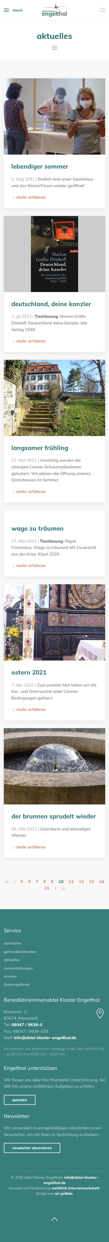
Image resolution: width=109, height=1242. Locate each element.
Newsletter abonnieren (32, 1148)
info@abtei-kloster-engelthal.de (45, 1037)
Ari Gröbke (64, 1193)
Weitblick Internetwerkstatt (75, 1188)
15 (46, 888)
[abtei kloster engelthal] (54, 10)
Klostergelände (17, 984)
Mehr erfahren (31, 197)
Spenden (19, 1100)
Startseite (12, 943)
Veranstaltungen (18, 968)
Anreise (10, 976)
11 (71, 881)
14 (101, 881)
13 (91, 881)
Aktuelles (12, 959)
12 (81, 881)
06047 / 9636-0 (26, 1024)
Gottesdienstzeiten (20, 951)
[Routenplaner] (100, 1014)
